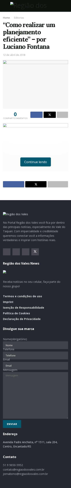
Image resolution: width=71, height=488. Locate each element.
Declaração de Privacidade (22, 319)
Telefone (8, 349)
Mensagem (10, 370)
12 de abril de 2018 (14, 55)
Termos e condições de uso (22, 296)
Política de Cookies (16, 313)
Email (6, 359)
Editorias (19, 17)
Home (6, 17)
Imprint (8, 302)
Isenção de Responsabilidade (23, 307)
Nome (15, 339)
